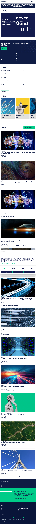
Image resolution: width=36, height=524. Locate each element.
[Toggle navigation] (34, 1)
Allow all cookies (29, 272)
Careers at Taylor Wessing (18, 495)
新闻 (1, 509)
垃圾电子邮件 (24, 519)
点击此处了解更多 (18, 145)
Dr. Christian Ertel (6, 446)
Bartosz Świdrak (5, 362)
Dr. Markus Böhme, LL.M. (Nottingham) (17, 446)
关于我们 (2, 508)
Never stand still (5, 27)
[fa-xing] (33, 517)
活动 (18, 511)
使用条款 (19, 519)
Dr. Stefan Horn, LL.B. (23, 274)
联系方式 (19, 513)
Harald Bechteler (6, 187)
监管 (16, 519)
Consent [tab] (6, 253)
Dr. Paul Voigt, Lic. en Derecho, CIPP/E (18, 418)
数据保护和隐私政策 (3, 519)
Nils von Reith (5, 216)
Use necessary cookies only (6, 272)
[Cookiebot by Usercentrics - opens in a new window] (31, 251)
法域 (18, 510)
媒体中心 (2, 513)
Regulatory (13, 263)
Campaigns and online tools (23, 508)
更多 (18, 483)
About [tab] (30, 253)
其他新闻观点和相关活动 (28, 127)
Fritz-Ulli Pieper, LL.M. (6, 418)
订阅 (2, 505)
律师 (18, 509)
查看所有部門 (4, 121)
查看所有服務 (4, 91)
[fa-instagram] (3, 517)
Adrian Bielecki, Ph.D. (6, 334)
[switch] (13, 268)
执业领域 (2, 510)
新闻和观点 (3, 511)
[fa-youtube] (23, 517)
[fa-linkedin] (13, 517)
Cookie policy (3, 263)
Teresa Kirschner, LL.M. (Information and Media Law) (18, 158)
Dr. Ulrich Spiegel (15, 305)
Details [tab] (18, 253)
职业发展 (2, 514)
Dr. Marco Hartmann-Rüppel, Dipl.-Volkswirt (10, 274)
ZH (31, 1)
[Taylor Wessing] (4, 1)
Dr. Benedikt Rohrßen (6, 305)
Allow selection (18, 272)
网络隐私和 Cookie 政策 (11, 519)
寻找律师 (3, 48)
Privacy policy (8, 263)
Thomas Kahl (5, 158)
